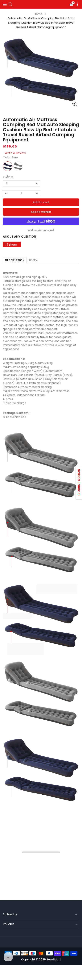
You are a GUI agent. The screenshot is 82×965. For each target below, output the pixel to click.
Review (33, 260)
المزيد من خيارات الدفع (41, 230)
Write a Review (15, 153)
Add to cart (41, 202)
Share (13, 245)
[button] (5, 4)
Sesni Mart (54, 959)
